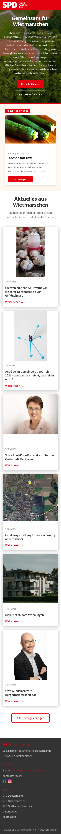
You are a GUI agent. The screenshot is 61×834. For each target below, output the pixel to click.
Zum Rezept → (20, 179)
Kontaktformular (12, 776)
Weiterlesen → (14, 302)
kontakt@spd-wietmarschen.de (29, 770)
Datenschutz (10, 811)
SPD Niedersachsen (14, 801)
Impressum (9, 816)
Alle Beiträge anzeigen (30, 718)
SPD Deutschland (13, 795)
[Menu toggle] (55, 5)
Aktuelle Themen (30, 84)
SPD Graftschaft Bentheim (18, 806)
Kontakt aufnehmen (30, 94)
